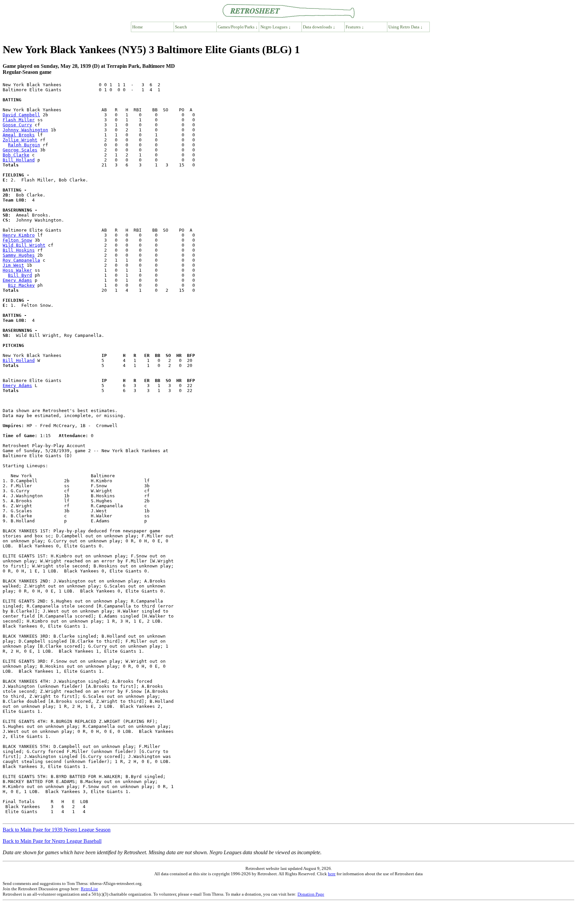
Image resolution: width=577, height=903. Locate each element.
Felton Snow (17, 240)
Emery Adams (17, 280)
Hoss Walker (17, 270)
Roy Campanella (21, 260)
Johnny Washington (25, 129)
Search (181, 26)
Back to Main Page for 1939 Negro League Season (57, 829)
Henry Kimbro (19, 235)
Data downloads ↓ (319, 26)
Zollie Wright (20, 139)
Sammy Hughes (19, 255)
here (332, 873)
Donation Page (311, 894)
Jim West (13, 265)
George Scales (20, 149)
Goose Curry (17, 124)
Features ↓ (355, 26)
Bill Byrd (20, 275)
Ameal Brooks (19, 134)
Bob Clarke (16, 154)
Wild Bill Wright (24, 245)
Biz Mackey (21, 285)
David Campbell (21, 114)
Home (137, 26)
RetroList (89, 888)
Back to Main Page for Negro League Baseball (52, 841)
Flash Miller (19, 119)
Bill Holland (19, 159)
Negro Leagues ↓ (275, 26)
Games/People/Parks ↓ (238, 26)
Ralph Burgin (24, 144)
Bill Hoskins (19, 250)
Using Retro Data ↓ (405, 26)
